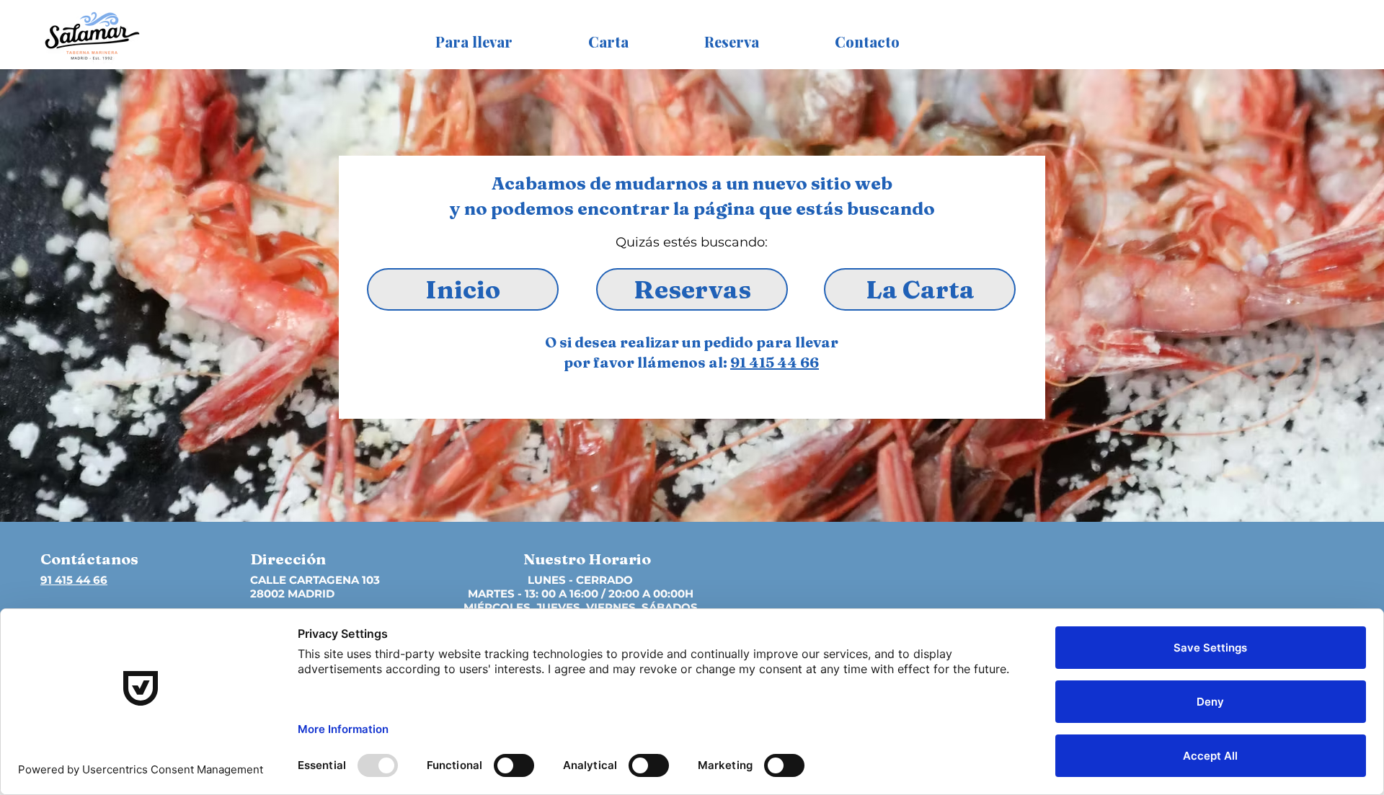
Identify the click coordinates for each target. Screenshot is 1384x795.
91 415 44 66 (774, 362)
